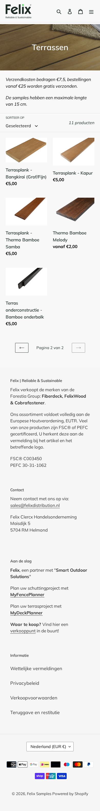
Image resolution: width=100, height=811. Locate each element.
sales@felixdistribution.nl (35, 505)
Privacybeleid (24, 683)
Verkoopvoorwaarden (33, 698)
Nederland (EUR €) (48, 746)
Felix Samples (39, 793)
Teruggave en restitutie (35, 712)
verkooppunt (23, 630)
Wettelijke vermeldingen (36, 668)
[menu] (91, 11)
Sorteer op (15, 118)
